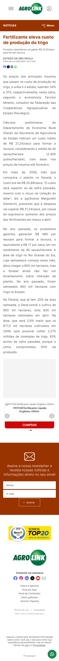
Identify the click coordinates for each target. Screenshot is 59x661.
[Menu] (11, 8)
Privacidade (39, 610)
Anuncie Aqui (29, 589)
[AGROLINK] (30, 9)
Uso (27, 645)
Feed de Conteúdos (29, 593)
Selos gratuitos (29, 597)
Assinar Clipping (29, 601)
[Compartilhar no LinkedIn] (11, 66)
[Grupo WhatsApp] (52, 654)
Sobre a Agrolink (29, 585)
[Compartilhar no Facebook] (4, 66)
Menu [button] (50, 25)
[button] (7, 415)
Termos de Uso (21, 610)
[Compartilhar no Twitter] (8, 66)
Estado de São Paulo (18, 58)
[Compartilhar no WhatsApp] (15, 66)
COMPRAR (29, 425)
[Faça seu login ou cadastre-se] (49, 8)
